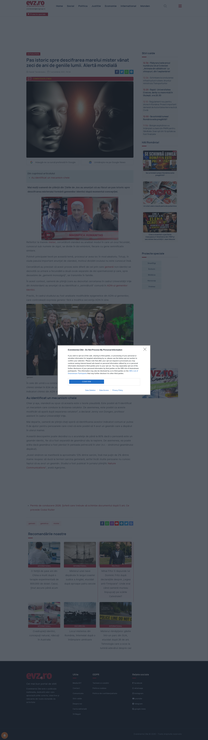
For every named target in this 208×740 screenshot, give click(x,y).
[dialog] (104, 370)
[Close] (145, 350)
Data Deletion (90, 390)
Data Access (104, 390)
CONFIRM (86, 382)
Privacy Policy (117, 390)
